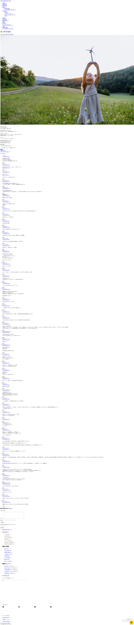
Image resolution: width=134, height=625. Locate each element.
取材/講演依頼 (7, 8)
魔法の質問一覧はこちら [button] (7, 529)
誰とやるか (7, 548)
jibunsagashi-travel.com (6, 621)
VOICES (6, 12)
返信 (3, 162)
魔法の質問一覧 (5, 20)
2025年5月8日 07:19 (6, 195)
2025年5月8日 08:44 (6, 283)
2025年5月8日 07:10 (6, 181)
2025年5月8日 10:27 (6, 363)
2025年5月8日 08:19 (6, 251)
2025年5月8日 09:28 (6, 311)
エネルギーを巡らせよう (5, 151)
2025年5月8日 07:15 (6, 188)
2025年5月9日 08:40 (6, 467)
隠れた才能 (7, 559)
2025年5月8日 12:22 (6, 399)
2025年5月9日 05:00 (6, 461)
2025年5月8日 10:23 (6, 345)
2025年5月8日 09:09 (6, 289)
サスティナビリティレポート (10, 14)
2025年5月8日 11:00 (6, 378)
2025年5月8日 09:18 (6, 299)
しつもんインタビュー (9, 13)
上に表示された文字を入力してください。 (8, 524)
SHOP (4, 6)
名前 (1, 520)
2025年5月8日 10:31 (6, 370)
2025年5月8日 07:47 (6, 221)
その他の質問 (7, 534)
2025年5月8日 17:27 (6, 449)
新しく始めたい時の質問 (9, 542)
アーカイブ (5, 578)
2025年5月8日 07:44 (6, 215)
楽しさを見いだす (8, 550)
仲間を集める (7, 555)
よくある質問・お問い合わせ (10, 9)
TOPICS (4, 2)
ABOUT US (5, 3)
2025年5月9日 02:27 (6, 455)
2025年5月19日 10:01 (6, 502)
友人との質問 (7, 536)
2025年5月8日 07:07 (6, 172)
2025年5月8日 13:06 (6, 412)
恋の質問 (6, 539)
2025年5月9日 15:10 (6, 475)
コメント (2, 518)
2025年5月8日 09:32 (6, 324)
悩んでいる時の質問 (8, 540)
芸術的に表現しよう (8, 552)
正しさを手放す (7, 557)
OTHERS (4, 10)
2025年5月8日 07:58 (6, 227)
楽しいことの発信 (8, 561)
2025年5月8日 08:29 (6, 270)
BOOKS (6, 11)
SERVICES (4, 4)
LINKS (6, 15)
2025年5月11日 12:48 (6, 490)
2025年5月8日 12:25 (6, 405)
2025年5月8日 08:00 (6, 233)
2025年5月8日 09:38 (6, 339)
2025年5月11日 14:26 (6, 496)
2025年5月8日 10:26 (6, 354)
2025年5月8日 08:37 (6, 276)
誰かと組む (3, 150)
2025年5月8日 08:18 (6, 245)
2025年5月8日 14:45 (6, 419)
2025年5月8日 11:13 (6, 384)
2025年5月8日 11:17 (6, 390)
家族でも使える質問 (9, 34)
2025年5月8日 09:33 (6, 332)
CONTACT (5, 7)
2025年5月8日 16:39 (6, 439)
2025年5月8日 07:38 (6, 201)
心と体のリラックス (8, 554)
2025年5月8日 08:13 (6, 239)
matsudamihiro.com (6, 617)
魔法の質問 (5, 5)
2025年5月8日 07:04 (6, 156)
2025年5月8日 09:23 (6, 305)
